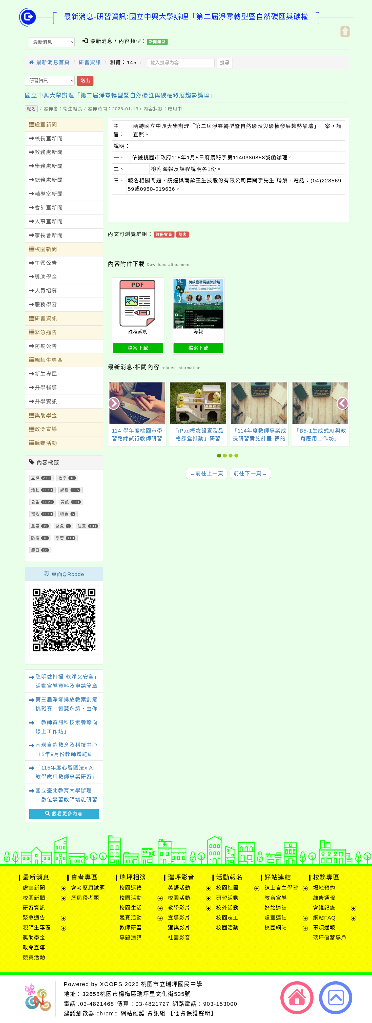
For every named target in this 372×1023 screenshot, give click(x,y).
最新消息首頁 (52, 63)
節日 (35, 550)
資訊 (64, 502)
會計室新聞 (48, 208)
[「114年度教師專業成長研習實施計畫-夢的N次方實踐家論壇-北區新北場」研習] (198, 403)
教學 (62, 478)
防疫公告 (45, 346)
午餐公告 (45, 263)
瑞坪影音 (181, 877)
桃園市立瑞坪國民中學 (171, 984)
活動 (35, 490)
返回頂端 (335, 997)
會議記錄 (324, 908)
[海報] (198, 303)
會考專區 (84, 877)
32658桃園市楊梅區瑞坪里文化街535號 (136, 994)
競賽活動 (45, 443)
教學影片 (179, 908)
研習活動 (227, 898)
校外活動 (227, 908)
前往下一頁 (250, 473)
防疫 (35, 538)
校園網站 (275, 928)
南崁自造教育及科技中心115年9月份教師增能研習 (66, 754)
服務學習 (45, 305)
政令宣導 (45, 429)
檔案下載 (138, 348)
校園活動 (130, 898)
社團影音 (179, 938)
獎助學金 (45, 277)
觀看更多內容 (66, 814)
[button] (220, 456)
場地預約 (324, 888)
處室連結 (275, 918)
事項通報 (324, 928)
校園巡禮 (130, 888)
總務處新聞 (48, 180)
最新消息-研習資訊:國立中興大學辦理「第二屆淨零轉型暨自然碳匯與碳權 (186, 17)
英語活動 (179, 888)
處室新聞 (45, 125)
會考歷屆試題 (88, 888)
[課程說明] (138, 303)
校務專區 (326, 877)
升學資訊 (45, 402)
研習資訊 (89, 63)
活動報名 (229, 877)
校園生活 (130, 908)
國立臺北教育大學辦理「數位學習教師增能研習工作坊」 (66, 800)
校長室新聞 (48, 138)
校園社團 (227, 888)
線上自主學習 (281, 888)
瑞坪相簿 (132, 877)
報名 (31, 108)
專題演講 (130, 938)
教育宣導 (275, 898)
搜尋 (224, 63)
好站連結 (277, 877)
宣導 (35, 478)
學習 (60, 538)
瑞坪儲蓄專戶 (330, 938)
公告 (35, 502)
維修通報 (324, 898)
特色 (64, 514)
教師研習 (130, 928)
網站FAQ (324, 918)
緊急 (60, 526)
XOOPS (111, 984)
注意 (82, 526)
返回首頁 (297, 997)
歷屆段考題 (85, 898)
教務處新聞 (48, 152)
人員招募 (45, 291)
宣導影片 (179, 918)
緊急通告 (45, 332)
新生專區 (45, 374)
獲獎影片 (179, 928)
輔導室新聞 (48, 194)
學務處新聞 (48, 166)
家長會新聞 (48, 236)
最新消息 (36, 877)
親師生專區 (48, 360)
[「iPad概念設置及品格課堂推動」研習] (137, 403)
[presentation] (114, 404)
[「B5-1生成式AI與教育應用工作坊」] (259, 403)
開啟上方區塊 (344, 31)
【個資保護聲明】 (192, 1013)
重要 (35, 526)
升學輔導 (45, 388)
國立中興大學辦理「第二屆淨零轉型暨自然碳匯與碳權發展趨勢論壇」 (120, 95)
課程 (64, 490)
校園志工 (227, 918)
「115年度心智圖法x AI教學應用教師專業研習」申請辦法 (66, 777)
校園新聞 (45, 249)
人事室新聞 (48, 222)
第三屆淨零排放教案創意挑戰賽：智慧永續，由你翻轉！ (66, 709)
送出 (85, 80)
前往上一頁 (206, 473)
